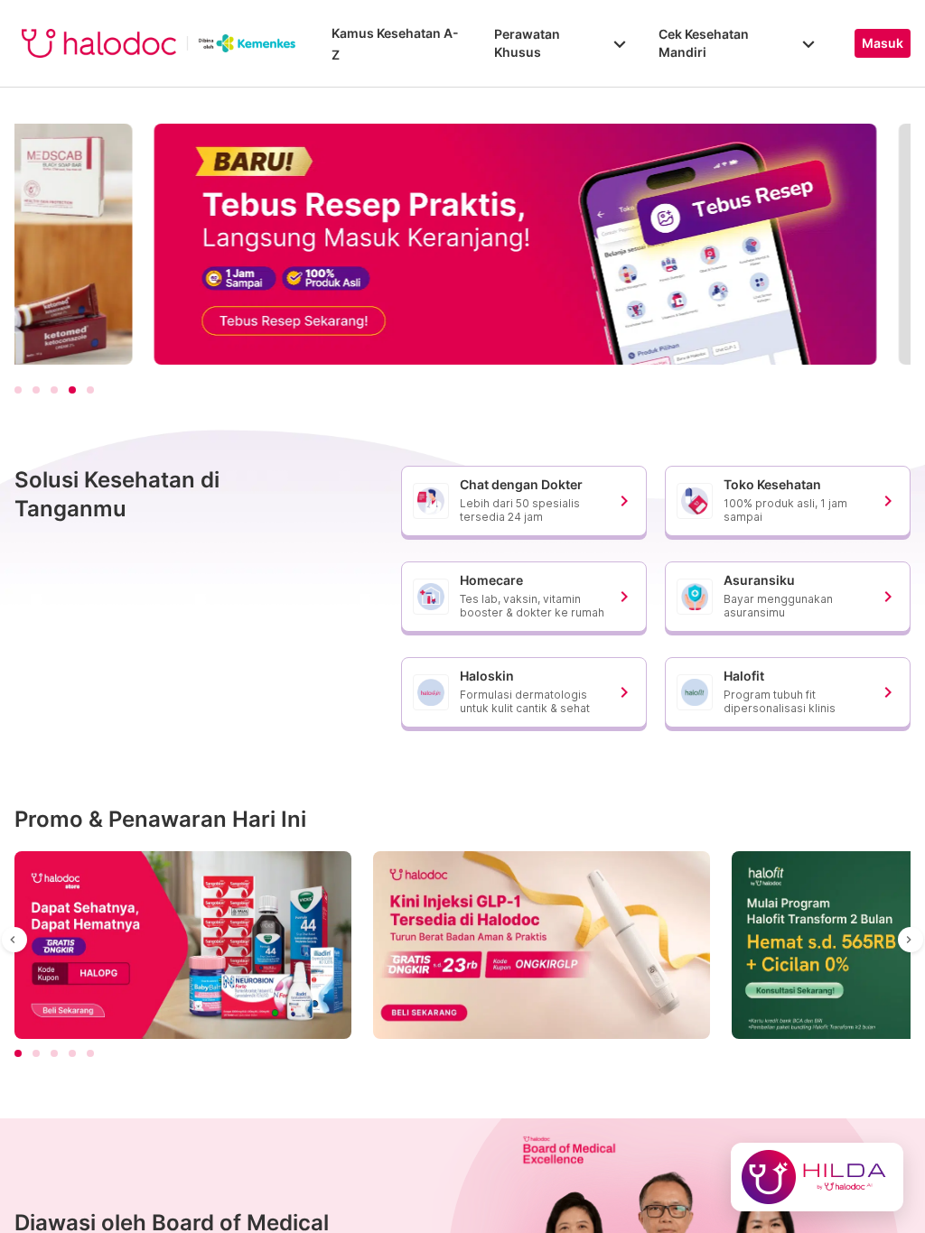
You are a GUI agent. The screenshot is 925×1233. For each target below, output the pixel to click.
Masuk (882, 43)
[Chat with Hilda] (817, 1177)
